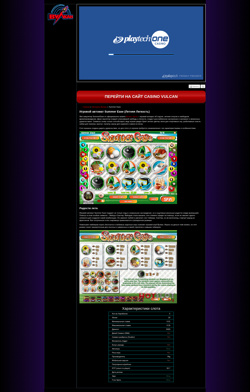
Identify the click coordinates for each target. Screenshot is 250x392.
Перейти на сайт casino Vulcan (141, 96)
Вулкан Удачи (132, 116)
